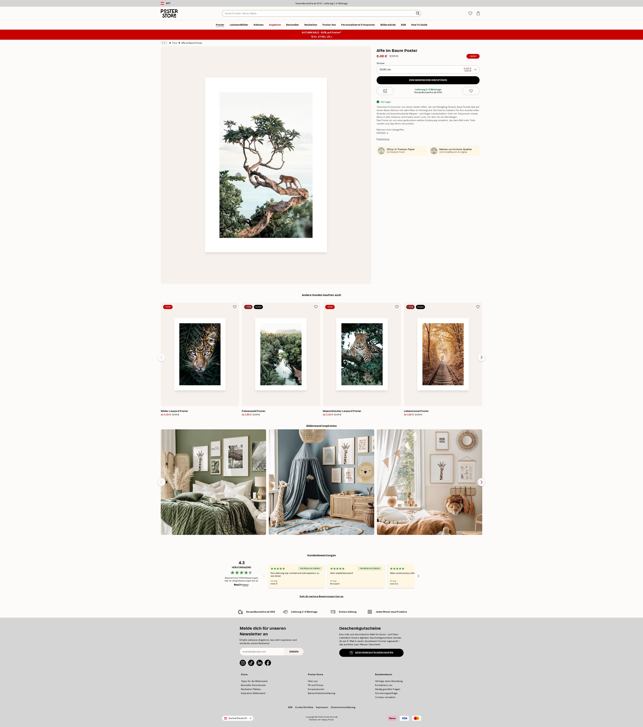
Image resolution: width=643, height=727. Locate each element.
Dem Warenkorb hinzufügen (428, 80)
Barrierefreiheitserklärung (321, 693)
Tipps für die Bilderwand (254, 681)
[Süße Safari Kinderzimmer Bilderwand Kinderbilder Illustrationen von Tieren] (321, 482)
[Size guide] (385, 91)
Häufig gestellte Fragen (387, 689)
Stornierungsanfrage (386, 693)
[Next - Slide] (482, 357)
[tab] (470, 13)
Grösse (380, 63)
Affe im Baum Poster (191, 43)
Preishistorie (383, 139)
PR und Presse (315, 685)
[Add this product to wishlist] (471, 91)
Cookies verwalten (385, 697)
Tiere (174, 43)
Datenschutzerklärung (343, 707)
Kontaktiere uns (383, 685)
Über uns (313, 681)
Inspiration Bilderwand (253, 693)
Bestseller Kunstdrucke (253, 685)
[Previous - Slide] (161, 357)
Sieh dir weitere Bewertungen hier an (321, 596)
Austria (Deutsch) (237, 718)
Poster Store (329, 717)
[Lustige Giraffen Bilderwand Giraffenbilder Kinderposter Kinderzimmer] (429, 482)
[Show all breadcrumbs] (164, 43)
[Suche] (418, 13)
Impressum (322, 707)
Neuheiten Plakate (251, 689)
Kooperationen (316, 689)
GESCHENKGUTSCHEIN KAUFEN (374, 652)
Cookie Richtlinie (304, 707)
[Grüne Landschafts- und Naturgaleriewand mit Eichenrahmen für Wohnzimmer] (213, 482)
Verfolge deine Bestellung (389, 681)
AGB (290, 707)
